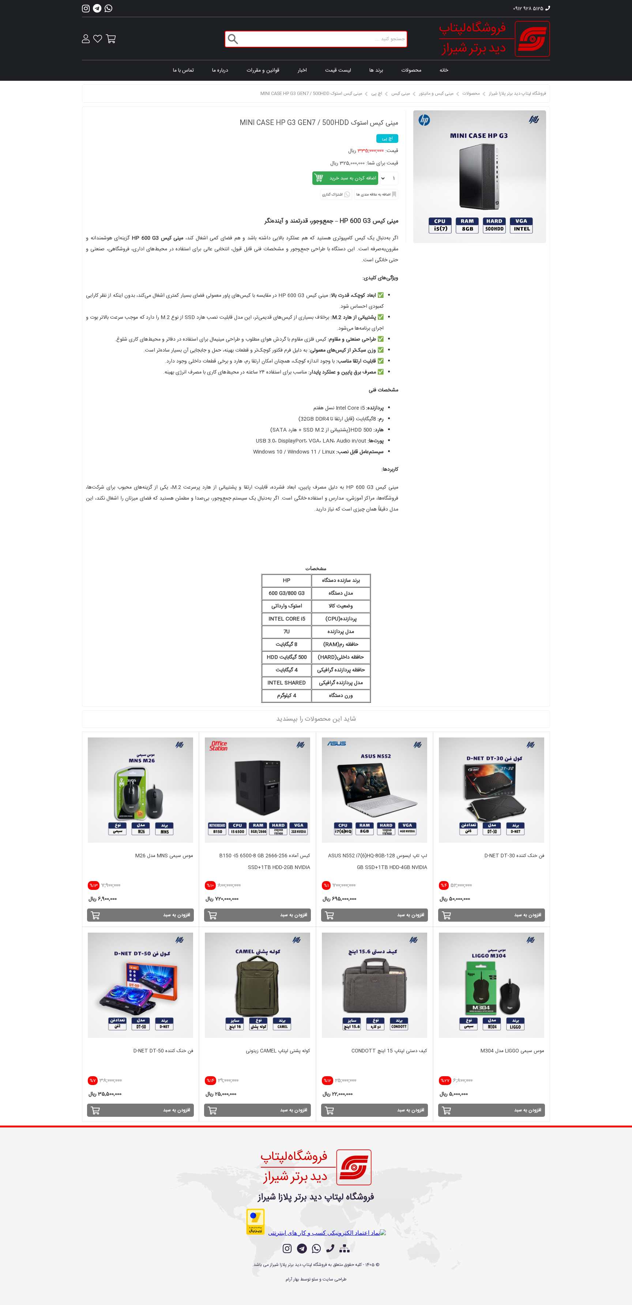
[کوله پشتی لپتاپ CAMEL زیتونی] (257, 985)
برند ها (376, 70)
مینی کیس (400, 93)
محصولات (411, 70)
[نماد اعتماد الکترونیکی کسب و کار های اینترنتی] (327, 1232)
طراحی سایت (334, 1279)
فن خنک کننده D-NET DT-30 (514, 856)
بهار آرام (292, 1279)
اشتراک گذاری (332, 195)
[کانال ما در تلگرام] (302, 1249)
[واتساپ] (108, 11)
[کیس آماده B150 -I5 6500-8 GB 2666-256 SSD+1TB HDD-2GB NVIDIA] (257, 790)
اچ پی (376, 93)
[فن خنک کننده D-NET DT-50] (140, 985)
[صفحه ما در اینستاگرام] (287, 1249)
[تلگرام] (97, 11)
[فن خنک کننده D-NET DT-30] (491, 790)
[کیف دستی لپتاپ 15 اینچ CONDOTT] (374, 985)
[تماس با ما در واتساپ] (316, 1249)
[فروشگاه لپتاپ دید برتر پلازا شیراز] (494, 39)
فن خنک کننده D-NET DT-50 (163, 1051)
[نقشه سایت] (344, 1249)
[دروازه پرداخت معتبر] (255, 1222)
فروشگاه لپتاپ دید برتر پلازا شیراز (517, 93)
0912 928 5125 (528, 9)
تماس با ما (183, 70)
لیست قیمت (338, 70)
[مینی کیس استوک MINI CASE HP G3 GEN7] (479, 241)
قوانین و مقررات (263, 70)
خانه (444, 70)
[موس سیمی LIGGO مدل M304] (491, 985)
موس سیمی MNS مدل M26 (164, 856)
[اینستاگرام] (86, 11)
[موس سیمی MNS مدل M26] (140, 790)
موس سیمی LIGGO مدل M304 (512, 1051)
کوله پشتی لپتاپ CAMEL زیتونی (278, 1051)
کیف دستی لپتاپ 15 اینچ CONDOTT (389, 1051)
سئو (315, 1279)
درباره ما (220, 70)
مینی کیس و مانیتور (436, 93)
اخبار (302, 70)
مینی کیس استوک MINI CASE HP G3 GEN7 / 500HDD (311, 93)
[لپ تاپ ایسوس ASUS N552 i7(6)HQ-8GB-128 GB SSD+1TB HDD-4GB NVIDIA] (374, 790)
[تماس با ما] (330, 1249)
